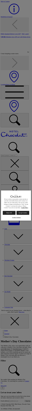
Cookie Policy (24, 207)
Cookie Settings (16, 217)
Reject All (9, 212)
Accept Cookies (23, 212)
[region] (16, 205)
